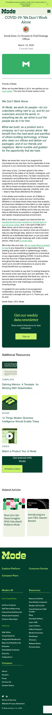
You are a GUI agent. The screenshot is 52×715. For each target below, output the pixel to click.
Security (5, 653)
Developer (33, 636)
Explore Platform (11, 568)
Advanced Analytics (10, 615)
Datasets (5, 646)
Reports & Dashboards (11, 642)
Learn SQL (33, 622)
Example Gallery (36, 618)
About (4, 671)
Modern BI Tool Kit (36, 605)
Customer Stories (38, 568)
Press (4, 678)
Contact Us (6, 682)
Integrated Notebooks (11, 639)
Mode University (36, 632)
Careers (5, 674)
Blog (31, 615)
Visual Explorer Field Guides (37, 610)
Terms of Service (9, 700)
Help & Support (35, 629)
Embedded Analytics (10, 649)
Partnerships (34, 647)
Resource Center (36, 598)
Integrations (7, 657)
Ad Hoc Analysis (9, 605)
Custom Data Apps (10, 619)
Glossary (32, 639)
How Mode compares (38, 602)
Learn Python (34, 625)
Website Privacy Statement (13, 703)
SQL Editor (6, 632)
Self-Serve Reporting (11, 608)
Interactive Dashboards (12, 612)
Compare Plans (10, 575)
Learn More (26, 5)
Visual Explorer (8, 635)
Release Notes (35, 643)
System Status (8, 685)
